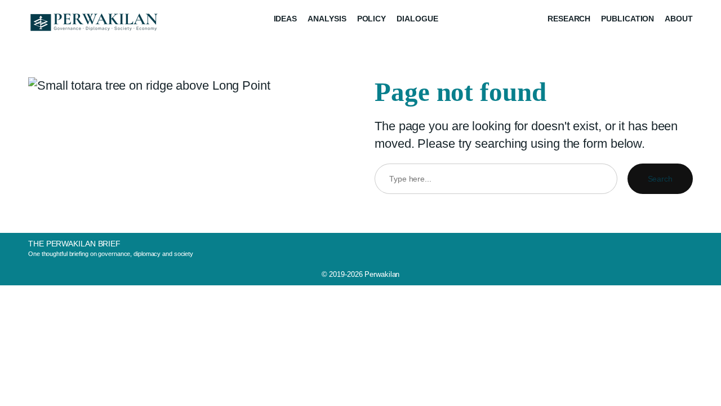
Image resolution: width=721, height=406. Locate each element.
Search (660, 178)
